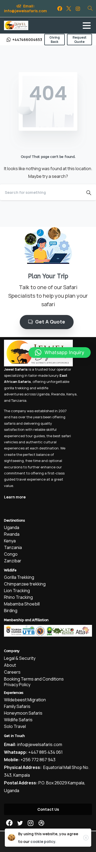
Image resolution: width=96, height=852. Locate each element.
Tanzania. (19, 400)
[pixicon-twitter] (20, 823)
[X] (68, 8)
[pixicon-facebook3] (9, 823)
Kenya (71, 394)
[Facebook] (59, 8)
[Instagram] (77, 8)
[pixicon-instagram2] (30, 823)
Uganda (43, 394)
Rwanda (58, 394)
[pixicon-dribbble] (41, 823)
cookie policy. (43, 841)
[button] (60, 352)
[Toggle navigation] (86, 25)
